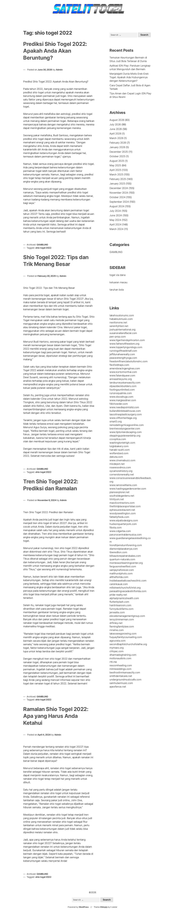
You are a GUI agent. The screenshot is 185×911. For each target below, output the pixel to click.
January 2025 (117, 183)
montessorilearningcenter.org (126, 562)
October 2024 (117, 197)
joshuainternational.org (122, 329)
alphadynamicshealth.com (124, 598)
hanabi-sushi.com (119, 449)
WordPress (84, 907)
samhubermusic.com (121, 683)
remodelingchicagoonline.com (126, 425)
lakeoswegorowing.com (122, 633)
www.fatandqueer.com (122, 375)
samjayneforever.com (121, 569)
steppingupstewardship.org (124, 435)
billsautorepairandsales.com (125, 555)
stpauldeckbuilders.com (122, 386)
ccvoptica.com (117, 439)
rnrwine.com (116, 630)
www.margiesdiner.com (122, 400)
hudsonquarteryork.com (123, 524)
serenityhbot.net (118, 326)
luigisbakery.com (118, 446)
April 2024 (115, 224)
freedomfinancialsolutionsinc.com (128, 361)
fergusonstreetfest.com (122, 566)
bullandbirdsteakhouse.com (125, 410)
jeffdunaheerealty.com (122, 354)
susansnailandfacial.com (123, 333)
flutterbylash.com (119, 601)
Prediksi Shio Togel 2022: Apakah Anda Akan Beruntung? (55, 51)
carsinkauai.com (118, 584)
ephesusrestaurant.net (122, 509)
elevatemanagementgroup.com (127, 615)
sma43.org (115, 421)
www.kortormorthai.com (123, 371)
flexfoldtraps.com (119, 364)
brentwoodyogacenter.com (124, 428)
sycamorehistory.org (120, 470)
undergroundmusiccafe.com (125, 679)
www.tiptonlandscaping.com (125, 432)
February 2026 (117, 142)
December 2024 (118, 188)
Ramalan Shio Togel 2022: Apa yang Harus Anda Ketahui (55, 716)
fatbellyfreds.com (119, 516)
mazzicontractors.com (121, 502)
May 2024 (115, 219)
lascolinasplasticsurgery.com (125, 414)
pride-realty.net (118, 594)
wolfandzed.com (118, 453)
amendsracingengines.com (124, 368)
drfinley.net (115, 623)
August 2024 (116, 206)
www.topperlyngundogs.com (125, 347)
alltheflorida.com (118, 577)
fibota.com (115, 527)
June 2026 (115, 129)
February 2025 (117, 179)
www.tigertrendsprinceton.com (127, 340)
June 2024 (115, 215)
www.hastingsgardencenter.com (127, 488)
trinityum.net (116, 499)
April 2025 (115, 169)
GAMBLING (42, 244)
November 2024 (118, 192)
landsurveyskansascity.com (124, 382)
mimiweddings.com (120, 668)
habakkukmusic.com (121, 318)
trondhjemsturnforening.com (125, 545)
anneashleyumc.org (120, 379)
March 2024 (116, 229)
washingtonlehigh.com (122, 442)
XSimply (103, 907)
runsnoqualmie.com (120, 393)
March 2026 (116, 138)
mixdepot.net (116, 463)
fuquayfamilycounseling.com (125, 637)
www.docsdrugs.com (121, 396)
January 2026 (117, 147)
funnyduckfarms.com (121, 608)
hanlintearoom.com (120, 605)
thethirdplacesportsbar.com (124, 506)
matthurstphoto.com (120, 573)
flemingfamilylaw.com (121, 626)
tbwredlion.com (118, 552)
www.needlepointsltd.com (124, 407)
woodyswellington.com (122, 513)
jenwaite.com (117, 612)
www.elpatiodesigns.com (123, 520)
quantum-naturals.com (122, 559)
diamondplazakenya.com (123, 548)
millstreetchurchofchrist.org (124, 587)
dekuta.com (116, 456)
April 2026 (115, 133)
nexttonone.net (118, 322)
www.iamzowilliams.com (123, 485)
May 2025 (115, 165)
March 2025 (116, 174)
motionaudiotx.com (120, 658)
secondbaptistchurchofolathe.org (128, 644)
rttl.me (113, 661)
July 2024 (115, 210)
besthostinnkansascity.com (124, 672)
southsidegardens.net (121, 495)
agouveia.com (117, 640)
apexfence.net (117, 686)
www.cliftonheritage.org (123, 417)
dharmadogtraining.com (122, 654)
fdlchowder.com (118, 403)
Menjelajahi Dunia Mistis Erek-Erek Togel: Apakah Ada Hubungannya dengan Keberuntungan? (129, 77)
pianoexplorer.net (119, 492)
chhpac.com (116, 651)
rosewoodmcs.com (120, 467)
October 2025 (117, 156)
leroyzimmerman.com (121, 619)
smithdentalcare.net (120, 676)
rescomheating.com (120, 665)
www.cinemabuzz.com (122, 460)
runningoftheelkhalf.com (123, 350)
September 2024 (119, 201)
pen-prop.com (117, 336)
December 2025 (118, 151)
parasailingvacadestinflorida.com (127, 591)
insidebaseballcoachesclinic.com (127, 580)
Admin (59, 69)
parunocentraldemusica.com (125, 534)
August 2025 (116, 160)
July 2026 (115, 124)
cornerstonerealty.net (121, 474)
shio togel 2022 (43, 247)
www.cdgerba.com (120, 531)
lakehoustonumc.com (121, 315)
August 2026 (116, 119)
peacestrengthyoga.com (123, 357)
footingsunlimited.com (122, 389)
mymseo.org (116, 647)
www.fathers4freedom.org (124, 343)
